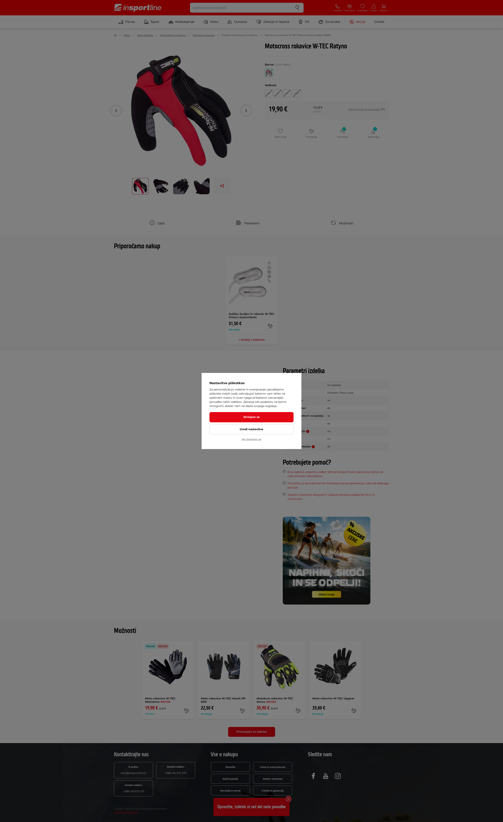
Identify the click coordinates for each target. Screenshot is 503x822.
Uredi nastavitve (251, 429)
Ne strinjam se (251, 439)
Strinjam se (251, 417)
